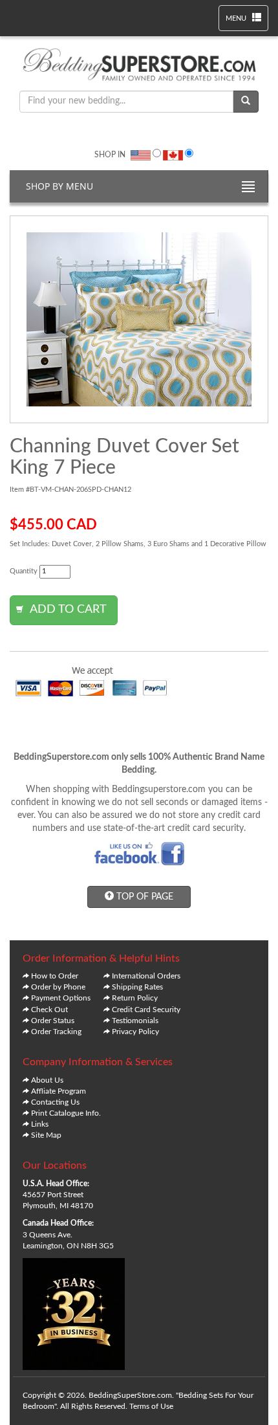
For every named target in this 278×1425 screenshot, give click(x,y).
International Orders (146, 976)
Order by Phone (58, 987)
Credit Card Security (146, 1009)
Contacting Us (55, 1102)
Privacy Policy (135, 1031)
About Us (47, 1080)
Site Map (46, 1135)
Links (39, 1124)
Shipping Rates (137, 987)
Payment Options (61, 998)
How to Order (54, 976)
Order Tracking (56, 1031)
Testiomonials (135, 1020)
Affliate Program (58, 1091)
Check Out (49, 1009)
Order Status (52, 1020)
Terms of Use (151, 1406)
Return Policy (135, 998)
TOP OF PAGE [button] (143, 896)
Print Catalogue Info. (66, 1113)
